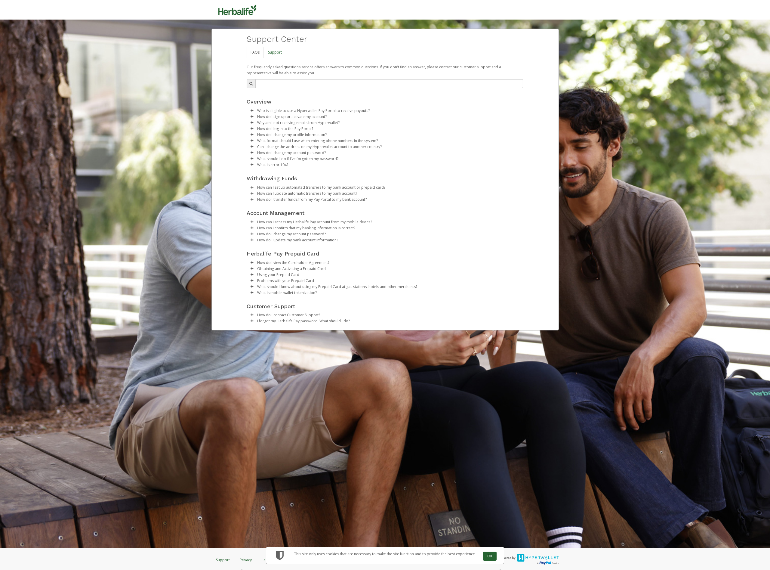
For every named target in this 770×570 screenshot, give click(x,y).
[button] (252, 111)
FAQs (255, 52)
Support (275, 52)
